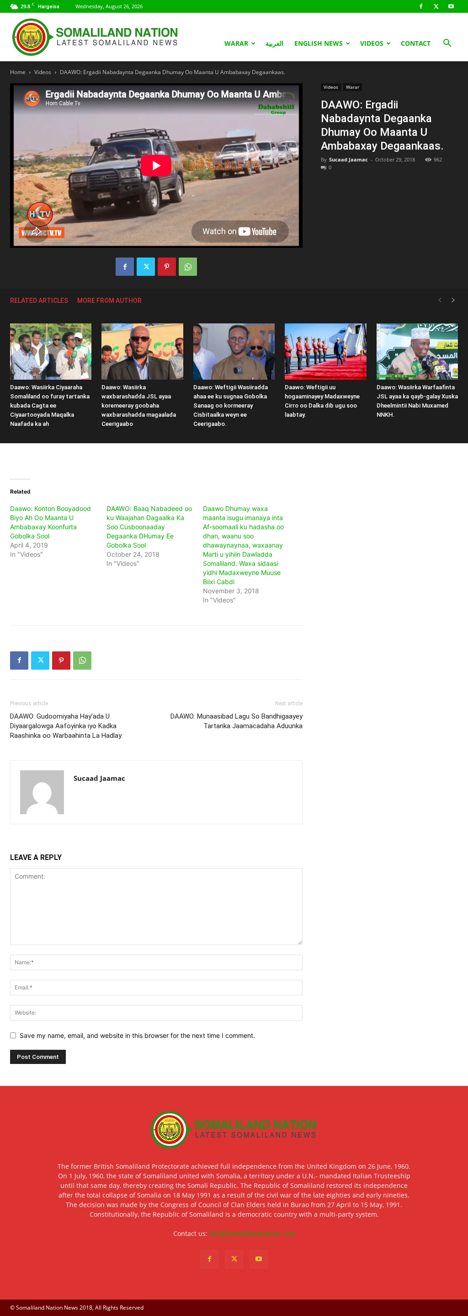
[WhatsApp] (188, 267)
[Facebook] (421, 6)
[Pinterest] (167, 267)
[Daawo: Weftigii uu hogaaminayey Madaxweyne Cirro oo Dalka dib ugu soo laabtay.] (325, 351)
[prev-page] (439, 300)
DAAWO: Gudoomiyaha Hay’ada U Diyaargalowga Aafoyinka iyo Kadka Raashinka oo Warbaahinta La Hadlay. (66, 726)
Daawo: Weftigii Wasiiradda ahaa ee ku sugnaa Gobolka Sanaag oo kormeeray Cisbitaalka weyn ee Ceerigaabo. (230, 405)
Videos (371, 43)
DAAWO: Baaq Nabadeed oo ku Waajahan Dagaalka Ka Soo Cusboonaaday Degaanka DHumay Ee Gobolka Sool (149, 527)
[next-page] (453, 300)
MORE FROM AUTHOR (109, 300)
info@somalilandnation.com (252, 1233)
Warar (236, 43)
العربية (274, 43)
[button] (447, 44)
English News (318, 43)
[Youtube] (451, 6)
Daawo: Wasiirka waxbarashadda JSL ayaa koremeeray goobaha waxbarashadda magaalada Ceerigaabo (138, 405)
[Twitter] (436, 6)
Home (18, 72)
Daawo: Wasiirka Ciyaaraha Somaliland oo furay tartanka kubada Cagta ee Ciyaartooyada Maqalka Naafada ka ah (50, 405)
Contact (416, 43)
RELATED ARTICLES (39, 300)
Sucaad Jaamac (348, 159)
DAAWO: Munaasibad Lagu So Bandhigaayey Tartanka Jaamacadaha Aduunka (236, 721)
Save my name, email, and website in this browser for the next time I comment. (137, 1035)
